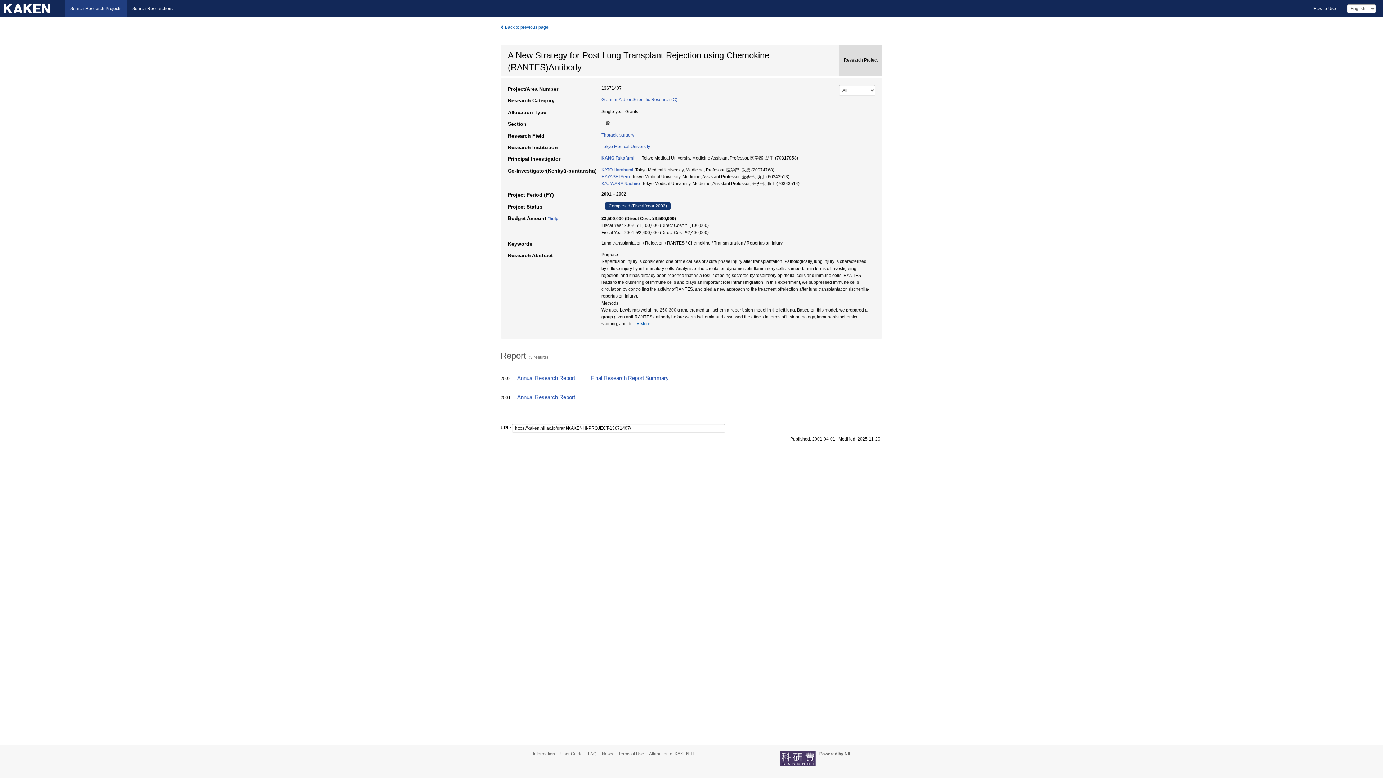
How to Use (1324, 8)
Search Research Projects (95, 8)
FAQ (592, 753)
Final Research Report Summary (630, 378)
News (607, 753)
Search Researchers (152, 8)
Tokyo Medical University (625, 146)
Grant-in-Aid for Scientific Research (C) (639, 99)
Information (544, 753)
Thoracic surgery (617, 135)
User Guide (571, 753)
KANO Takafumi (617, 158)
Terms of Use (631, 753)
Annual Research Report (546, 378)
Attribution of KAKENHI (671, 753)
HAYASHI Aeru (615, 176)
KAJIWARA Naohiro (620, 183)
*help (553, 218)
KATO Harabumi (617, 170)
